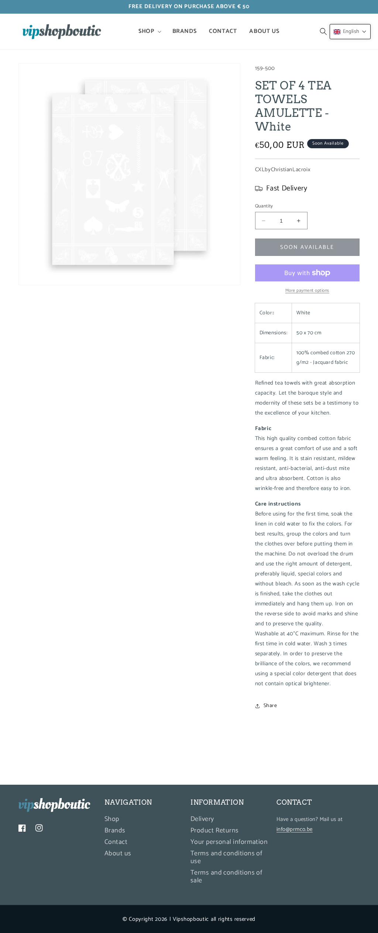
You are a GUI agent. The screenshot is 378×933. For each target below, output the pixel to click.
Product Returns (214, 830)
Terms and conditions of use (226, 857)
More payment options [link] (307, 290)
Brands (115, 830)
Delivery (202, 820)
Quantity (264, 206)
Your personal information (229, 842)
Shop (111, 820)
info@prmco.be (294, 829)
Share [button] (270, 706)
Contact (115, 842)
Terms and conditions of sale (226, 876)
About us (117, 853)
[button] (149, 31)
